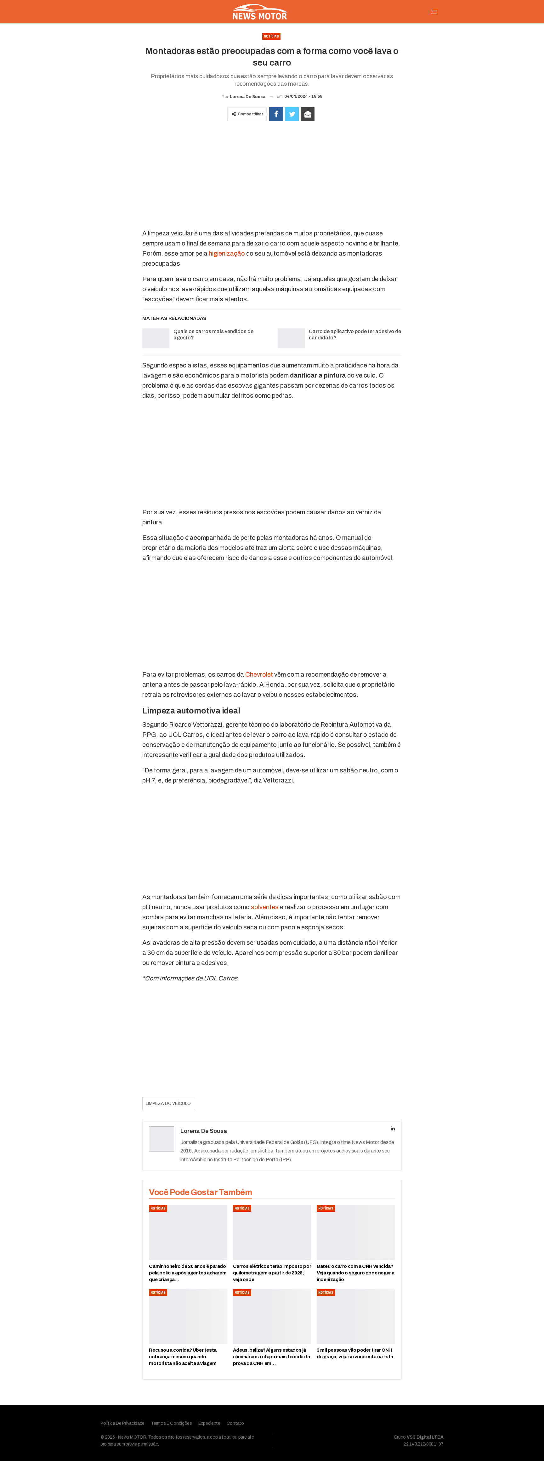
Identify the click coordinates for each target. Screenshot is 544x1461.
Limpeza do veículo (168, 1103)
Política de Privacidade (122, 1423)
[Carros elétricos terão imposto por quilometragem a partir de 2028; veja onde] (272, 1232)
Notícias (271, 36)
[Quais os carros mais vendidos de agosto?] (155, 338)
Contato (235, 1423)
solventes (265, 907)
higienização (227, 253)
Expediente (209, 1423)
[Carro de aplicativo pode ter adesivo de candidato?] (291, 338)
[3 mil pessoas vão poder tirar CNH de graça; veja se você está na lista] (356, 1316)
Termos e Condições (171, 1423)
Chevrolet (259, 674)
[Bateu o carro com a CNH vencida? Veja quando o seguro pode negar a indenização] (356, 1232)
